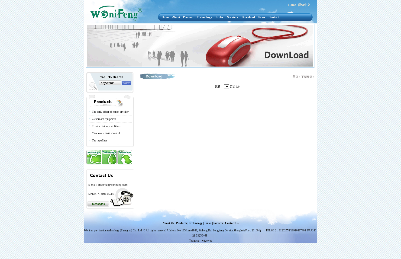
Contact (273, 17)
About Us (168, 223)
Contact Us (232, 223)
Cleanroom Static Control (106, 133)
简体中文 (304, 4)
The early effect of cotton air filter (110, 111)
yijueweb (207, 240)
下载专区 (306, 77)
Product (188, 17)
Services (232, 17)
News (261, 17)
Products (181, 223)
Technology (204, 17)
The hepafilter (99, 140)
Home (292, 4)
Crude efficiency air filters (106, 126)
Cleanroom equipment (104, 119)
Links (219, 17)
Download (248, 17)
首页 (295, 77)
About (176, 17)
